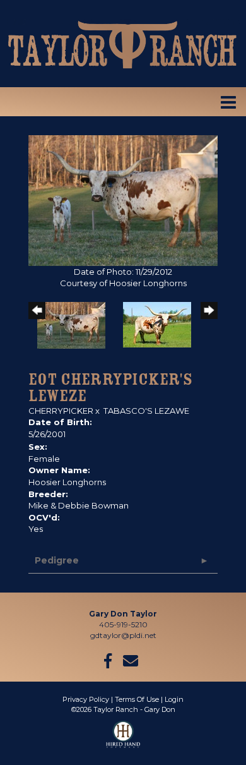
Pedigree (57, 560)
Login (174, 699)
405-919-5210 (123, 624)
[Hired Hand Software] (123, 740)
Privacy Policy (85, 699)
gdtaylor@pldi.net (123, 635)
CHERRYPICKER (60, 411)
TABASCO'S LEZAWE (146, 411)
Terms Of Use (137, 699)
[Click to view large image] (123, 199)
